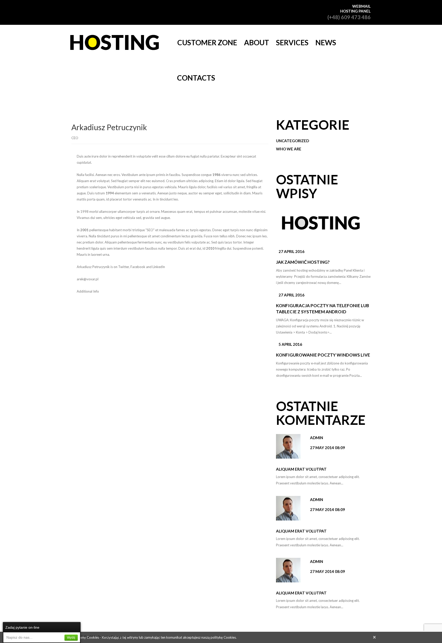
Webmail (361, 6)
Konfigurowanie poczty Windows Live (323, 355)
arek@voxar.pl (87, 279)
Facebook (137, 267)
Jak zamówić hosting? (303, 262)
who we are (288, 149)
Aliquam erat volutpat (301, 469)
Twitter (123, 267)
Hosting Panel (355, 11)
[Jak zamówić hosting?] (320, 225)
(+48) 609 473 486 (349, 17)
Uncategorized (292, 140)
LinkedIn (158, 267)
